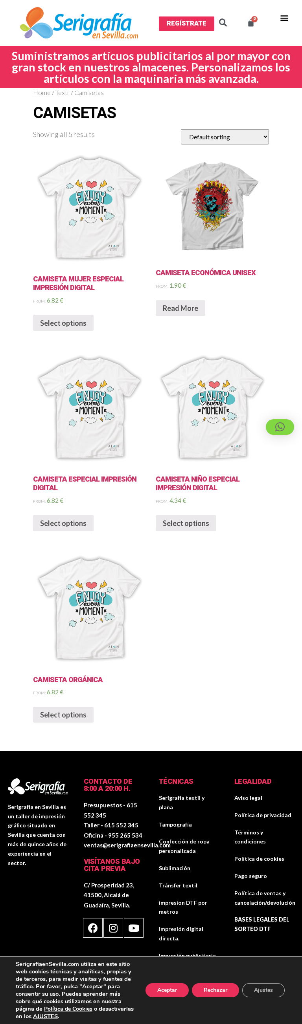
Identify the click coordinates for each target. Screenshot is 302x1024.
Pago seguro (250, 875)
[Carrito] (251, 23)
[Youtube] (134, 928)
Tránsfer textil (178, 885)
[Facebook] (93, 928)
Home (42, 93)
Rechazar (215, 990)
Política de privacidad (262, 815)
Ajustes (263, 990)
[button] (186, 23)
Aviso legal (248, 797)
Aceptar (167, 990)
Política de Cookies (68, 1009)
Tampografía (175, 824)
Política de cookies (259, 858)
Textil (62, 93)
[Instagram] (113, 928)
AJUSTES (45, 1016)
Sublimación (174, 868)
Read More (180, 308)
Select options (63, 323)
